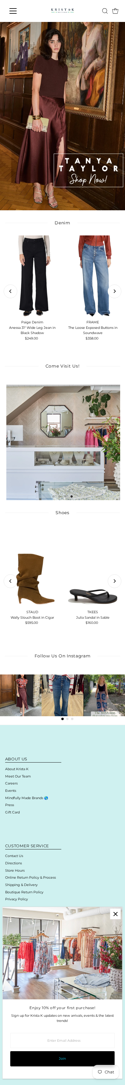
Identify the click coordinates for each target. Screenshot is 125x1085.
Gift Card (12, 812)
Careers (11, 783)
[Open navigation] (18, 11)
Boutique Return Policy (24, 892)
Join (62, 1058)
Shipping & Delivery (21, 885)
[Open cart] (115, 11)
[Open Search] (105, 11)
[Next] (114, 291)
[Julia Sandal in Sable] (93, 566)
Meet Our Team (18, 776)
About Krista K (17, 769)
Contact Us (14, 856)
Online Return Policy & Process (30, 877)
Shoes (62, 512)
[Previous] (10, 291)
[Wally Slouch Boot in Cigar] (32, 566)
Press (9, 805)
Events (10, 790)
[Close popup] (115, 914)
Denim (62, 222)
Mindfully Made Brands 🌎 (26, 798)
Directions (13, 863)
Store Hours (15, 870)
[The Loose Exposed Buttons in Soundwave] (93, 276)
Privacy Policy (16, 899)
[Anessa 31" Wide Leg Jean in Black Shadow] (32, 276)
